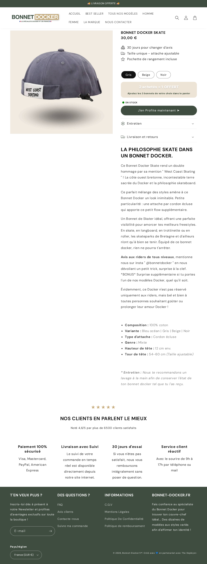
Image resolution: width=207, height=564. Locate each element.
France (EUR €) (24, 555)
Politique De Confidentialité (124, 519)
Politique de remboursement (125, 526)
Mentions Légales (117, 512)
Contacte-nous (68, 519)
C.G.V (108, 504)
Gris (129, 75)
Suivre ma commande (72, 526)
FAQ (60, 504)
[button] (177, 17)
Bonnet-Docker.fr (131, 553)
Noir (164, 75)
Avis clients (65, 512)
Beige (146, 75)
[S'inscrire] (50, 531)
